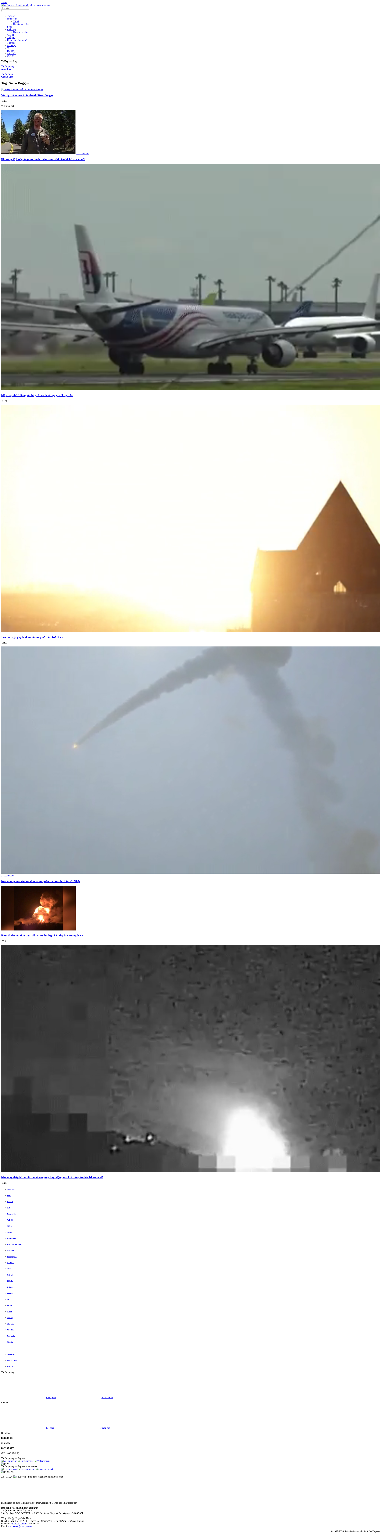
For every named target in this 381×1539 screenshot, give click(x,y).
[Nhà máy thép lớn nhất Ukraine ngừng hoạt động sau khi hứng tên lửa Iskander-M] (190, 1171)
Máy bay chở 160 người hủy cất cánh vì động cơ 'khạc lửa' (37, 395)
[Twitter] (145, 1502)
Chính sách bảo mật (30, 1502)
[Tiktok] (235, 1502)
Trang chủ (10, 1189)
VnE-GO (10, 1220)
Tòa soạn (50, 1428)
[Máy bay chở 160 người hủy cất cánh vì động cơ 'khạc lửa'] (190, 389)
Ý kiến (9, 1311)
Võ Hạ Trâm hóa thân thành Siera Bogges (27, 95)
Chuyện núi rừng (21, 24)
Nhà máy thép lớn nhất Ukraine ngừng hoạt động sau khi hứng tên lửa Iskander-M (52, 1177)
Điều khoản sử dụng (10, 1502)
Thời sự (10, 16)
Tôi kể (16, 21)
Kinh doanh (11, 1238)
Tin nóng (10, 1342)
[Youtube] (190, 1502)
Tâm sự (10, 1318)
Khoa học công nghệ (17, 40)
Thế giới (11, 37)
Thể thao (11, 43)
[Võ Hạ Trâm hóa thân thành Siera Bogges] (22, 89)
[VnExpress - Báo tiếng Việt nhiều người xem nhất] (25, 5)
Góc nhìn (10, 1250)
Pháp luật (11, 29)
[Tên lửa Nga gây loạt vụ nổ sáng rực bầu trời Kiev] (190, 631)
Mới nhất (10, 1330)
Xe (8, 48)
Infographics (11, 1214)
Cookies (44, 1502)
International (107, 1397)
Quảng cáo (105, 1428)
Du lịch (10, 51)
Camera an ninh (20, 32)
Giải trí (10, 34)
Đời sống (10, 1293)
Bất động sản (12, 1257)
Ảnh (8, 1208)
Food (9, 26)
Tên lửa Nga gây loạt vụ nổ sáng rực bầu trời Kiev (32, 637)
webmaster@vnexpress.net (20, 1526)
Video (4, 2)
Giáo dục (11, 45)
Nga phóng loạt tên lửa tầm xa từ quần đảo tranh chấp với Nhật (40, 881)
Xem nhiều (11, 1336)
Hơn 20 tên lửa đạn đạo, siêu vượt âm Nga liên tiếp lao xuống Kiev (42, 935)
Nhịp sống (12, 18)
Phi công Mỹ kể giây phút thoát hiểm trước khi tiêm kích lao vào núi (43, 159)
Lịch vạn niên (12, 1360)
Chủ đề (10, 56)
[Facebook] (100, 1502)
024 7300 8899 (19, 1523)
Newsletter (11, 1354)
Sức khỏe (11, 53)
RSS (51, 1502)
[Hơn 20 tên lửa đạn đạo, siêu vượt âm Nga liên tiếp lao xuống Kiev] (38, 929)
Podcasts (10, 1202)
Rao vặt (10, 1366)
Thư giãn (10, 1324)
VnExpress (51, 1397)
